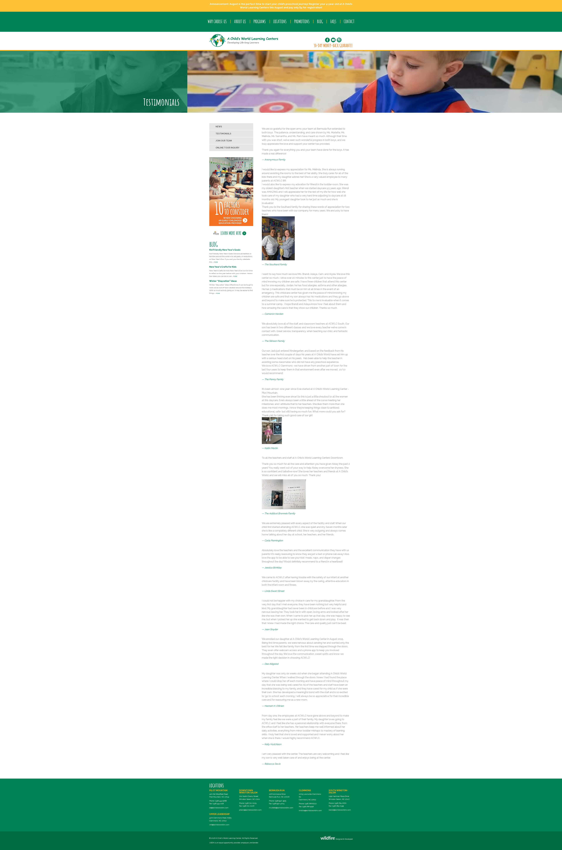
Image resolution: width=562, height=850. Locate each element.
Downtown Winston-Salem (248, 791)
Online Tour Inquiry (227, 148)
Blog (320, 21)
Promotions (302, 21)
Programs (259, 21)
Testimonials (223, 133)
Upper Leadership (219, 814)
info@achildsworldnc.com (219, 825)
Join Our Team (224, 140)
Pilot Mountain (218, 790)
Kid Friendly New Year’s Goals (224, 250)
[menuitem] (217, 21)
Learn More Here (231, 233)
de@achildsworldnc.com (218, 808)
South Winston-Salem (338, 791)
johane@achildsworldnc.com (250, 810)
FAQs (333, 21)
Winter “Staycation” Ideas (223, 281)
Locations (280, 21)
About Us (240, 21)
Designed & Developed (344, 839)
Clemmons (305, 790)
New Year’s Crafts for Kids (222, 267)
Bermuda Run (277, 790)
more (216, 262)
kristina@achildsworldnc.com (310, 810)
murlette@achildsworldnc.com (281, 808)
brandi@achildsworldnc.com (340, 810)
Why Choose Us (217, 21)
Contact (349, 21)
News (219, 126)
